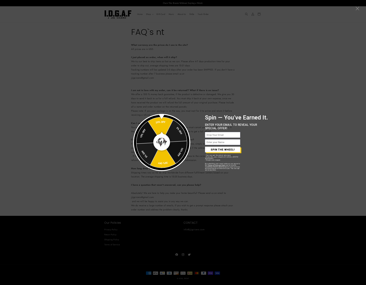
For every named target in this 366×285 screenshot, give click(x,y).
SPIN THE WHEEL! (223, 149)
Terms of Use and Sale (216, 165)
